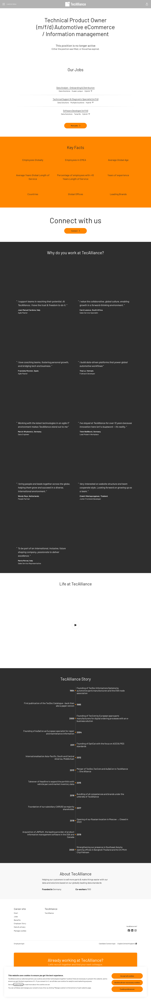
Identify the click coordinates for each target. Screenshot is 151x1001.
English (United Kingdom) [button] (126, 944)
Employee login (19, 944)
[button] (147, 4)
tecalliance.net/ (131, 926)
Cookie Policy (18, 984)
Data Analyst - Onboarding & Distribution (75, 87)
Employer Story (20, 923)
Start (16, 913)
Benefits (17, 920)
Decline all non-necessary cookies (127, 982)
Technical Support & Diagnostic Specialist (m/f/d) (75, 99)
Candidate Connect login (107, 944)
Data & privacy (19, 927)
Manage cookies (20, 931)
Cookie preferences (127, 989)
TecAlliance (49, 913)
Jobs (16, 916)
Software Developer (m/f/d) (75, 110)
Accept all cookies (127, 976)
